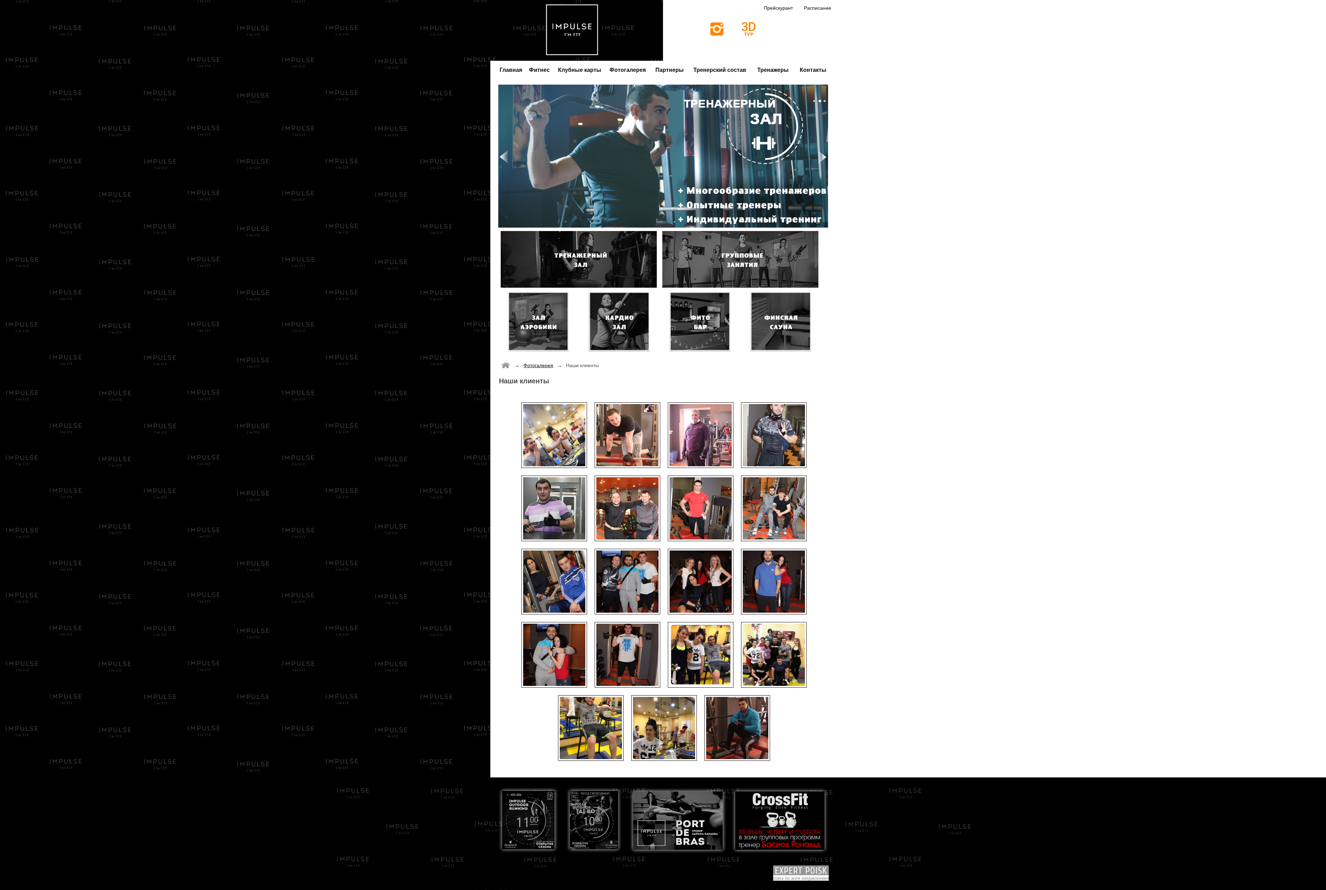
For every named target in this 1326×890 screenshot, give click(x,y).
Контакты (813, 70)
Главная (511, 70)
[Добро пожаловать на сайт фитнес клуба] (506, 365)
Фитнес (539, 70)
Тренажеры (773, 70)
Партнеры (669, 70)
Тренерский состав (719, 70)
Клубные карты (579, 70)
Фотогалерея (627, 70)
